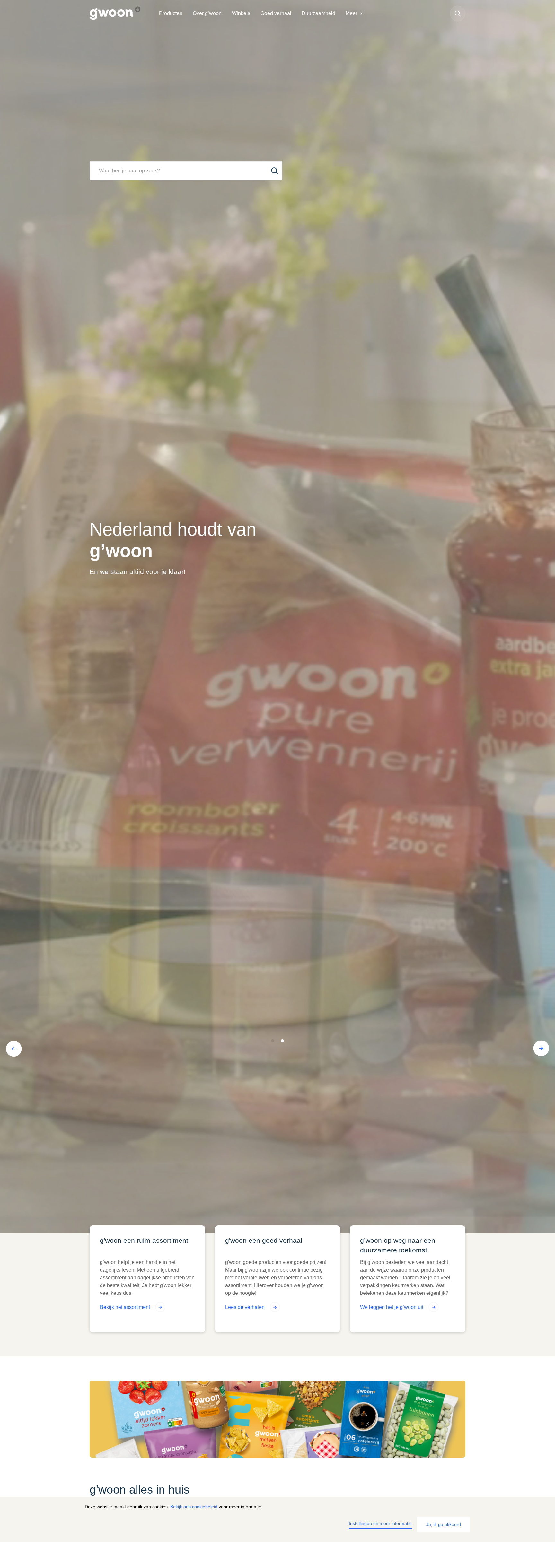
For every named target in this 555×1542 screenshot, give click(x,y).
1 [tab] (272, 1040)
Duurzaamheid (318, 13)
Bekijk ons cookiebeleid (193, 1506)
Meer (351, 13)
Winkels (241, 13)
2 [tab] (282, 1040)
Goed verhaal (275, 13)
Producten (170, 13)
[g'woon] (122, 13)
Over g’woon (207, 13)
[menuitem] (171, 13)
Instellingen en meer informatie (380, 1523)
